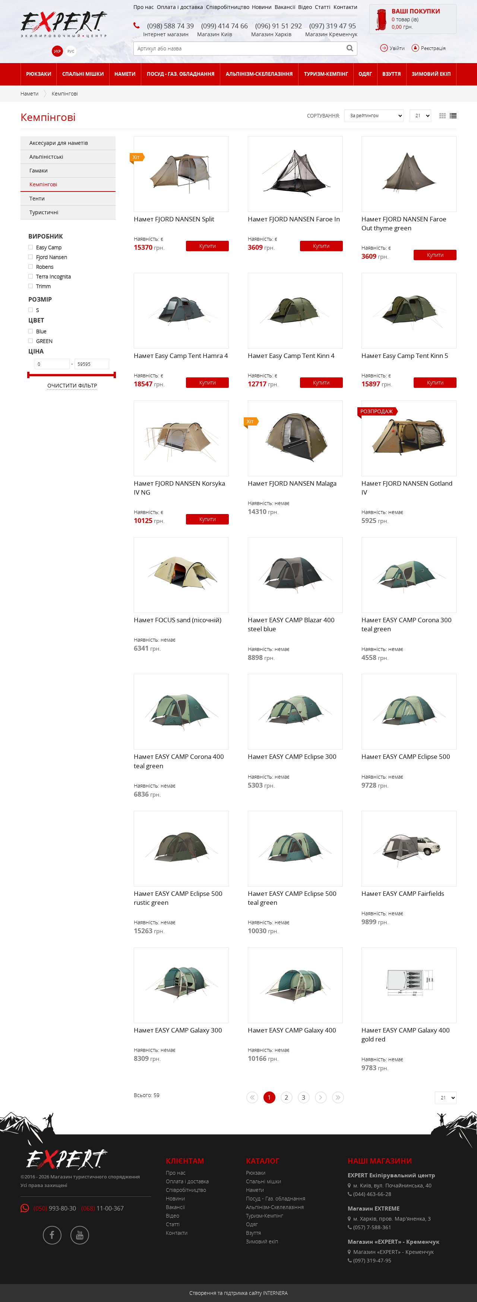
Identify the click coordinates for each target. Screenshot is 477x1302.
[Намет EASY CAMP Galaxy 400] (295, 983)
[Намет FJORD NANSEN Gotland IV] (409, 437)
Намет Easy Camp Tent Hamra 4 (181, 355)
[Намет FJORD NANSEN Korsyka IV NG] (181, 437)
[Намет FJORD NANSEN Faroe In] (295, 172)
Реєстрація (433, 48)
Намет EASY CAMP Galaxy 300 (178, 1030)
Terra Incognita (53, 276)
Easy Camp (48, 247)
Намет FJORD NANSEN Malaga (292, 483)
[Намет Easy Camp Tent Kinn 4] (295, 309)
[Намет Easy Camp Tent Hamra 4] (181, 309)
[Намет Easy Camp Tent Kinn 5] (409, 309)
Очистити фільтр (72, 385)
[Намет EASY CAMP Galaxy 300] (181, 983)
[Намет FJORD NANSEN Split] (181, 172)
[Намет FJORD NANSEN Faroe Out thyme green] (409, 172)
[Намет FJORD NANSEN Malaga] (295, 437)
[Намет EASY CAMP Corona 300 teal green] (409, 573)
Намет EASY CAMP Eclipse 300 (292, 756)
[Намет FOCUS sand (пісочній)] (181, 573)
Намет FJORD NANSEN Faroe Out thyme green (403, 223)
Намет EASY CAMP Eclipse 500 (405, 756)
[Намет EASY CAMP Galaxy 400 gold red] (409, 983)
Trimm (43, 286)
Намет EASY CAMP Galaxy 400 (292, 1030)
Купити (207, 245)
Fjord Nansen (51, 257)
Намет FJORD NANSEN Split (174, 219)
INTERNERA (275, 1293)
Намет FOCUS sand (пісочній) (177, 620)
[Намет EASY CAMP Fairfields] (409, 847)
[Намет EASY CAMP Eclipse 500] (409, 710)
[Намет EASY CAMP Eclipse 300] (295, 710)
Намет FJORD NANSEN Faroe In (294, 219)
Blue (41, 331)
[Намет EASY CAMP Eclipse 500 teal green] (295, 847)
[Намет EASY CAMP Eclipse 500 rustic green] (181, 847)
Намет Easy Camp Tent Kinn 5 (404, 355)
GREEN (44, 341)
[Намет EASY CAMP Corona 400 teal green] (181, 710)
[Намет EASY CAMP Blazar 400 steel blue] (295, 573)
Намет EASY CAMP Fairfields (402, 893)
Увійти (397, 48)
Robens (45, 266)
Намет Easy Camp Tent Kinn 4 (291, 355)
